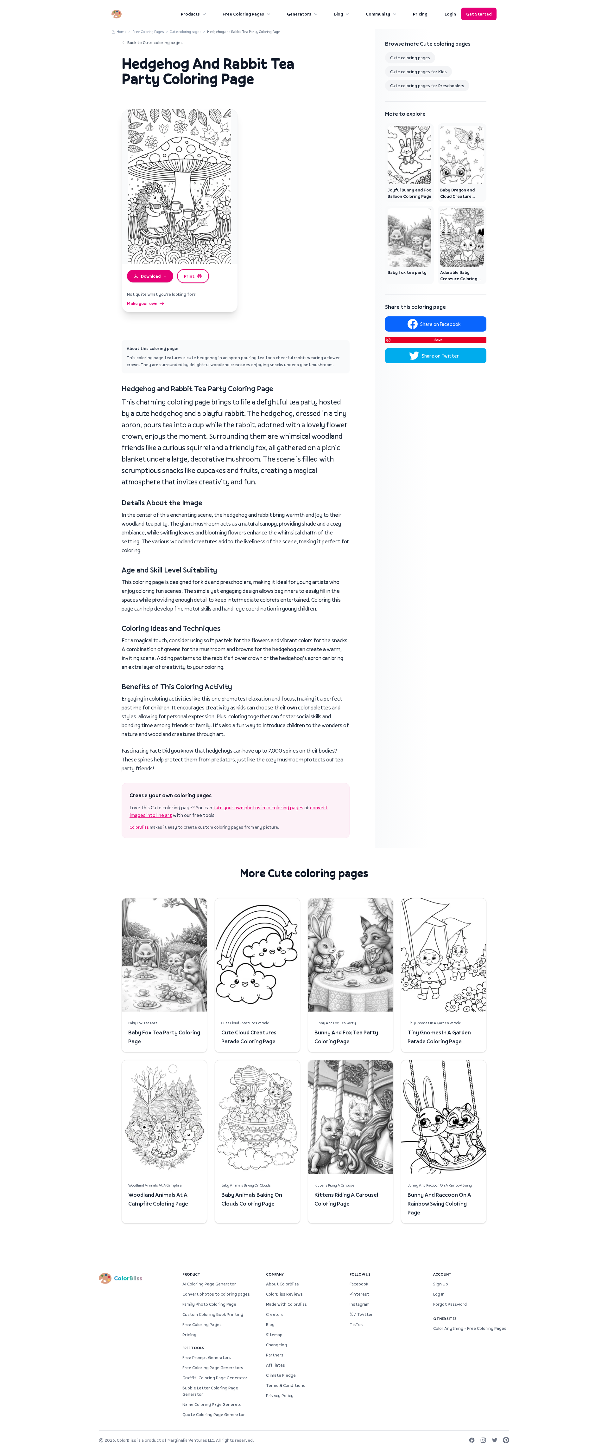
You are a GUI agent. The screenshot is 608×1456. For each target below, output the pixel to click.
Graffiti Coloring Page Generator (214, 1378)
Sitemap (274, 1334)
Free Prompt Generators (206, 1357)
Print (189, 276)
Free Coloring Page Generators (212, 1367)
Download (151, 276)
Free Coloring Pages (243, 14)
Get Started (478, 14)
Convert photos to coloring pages (216, 1294)
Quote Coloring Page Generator (213, 1414)
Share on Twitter (440, 356)
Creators (274, 1314)
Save (438, 339)
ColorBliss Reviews (284, 1294)
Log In (439, 1294)
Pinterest (359, 1294)
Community (378, 14)
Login (450, 14)
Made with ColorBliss (286, 1304)
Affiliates (275, 1365)
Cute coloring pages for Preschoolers (427, 85)
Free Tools (193, 1347)
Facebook (359, 1284)
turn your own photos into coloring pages (258, 807)
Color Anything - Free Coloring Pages (469, 1328)
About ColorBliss (282, 1284)
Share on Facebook (440, 324)
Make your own (142, 303)
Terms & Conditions (285, 1385)
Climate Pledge (281, 1375)
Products (190, 14)
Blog (338, 14)
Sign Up (440, 1284)
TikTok (356, 1324)
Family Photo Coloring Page (209, 1304)
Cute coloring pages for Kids (418, 71)
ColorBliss (139, 827)
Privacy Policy (280, 1395)
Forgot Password (450, 1304)
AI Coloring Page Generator (209, 1284)
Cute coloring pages (185, 31)
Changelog (276, 1345)
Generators (299, 14)
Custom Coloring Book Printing (212, 1314)
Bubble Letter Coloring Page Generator (210, 1391)
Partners (274, 1355)
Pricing (420, 14)
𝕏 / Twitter (361, 1314)
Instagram (360, 1304)
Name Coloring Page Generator (212, 1404)
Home (122, 31)
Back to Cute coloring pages (155, 42)
